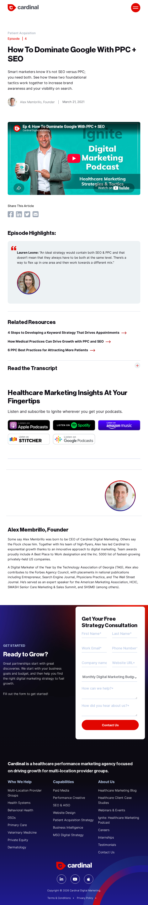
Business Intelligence (68, 827)
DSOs (12, 818)
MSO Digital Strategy (68, 835)
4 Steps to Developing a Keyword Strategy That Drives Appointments (63, 333)
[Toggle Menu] (135, 7)
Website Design (64, 813)
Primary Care (17, 825)
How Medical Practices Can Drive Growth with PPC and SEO (56, 341)
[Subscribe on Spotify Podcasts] (74, 425)
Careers (103, 830)
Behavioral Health (20, 810)
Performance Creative (69, 798)
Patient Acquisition (22, 33)
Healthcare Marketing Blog (117, 790)
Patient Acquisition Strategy (73, 820)
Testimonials (107, 845)
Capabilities (63, 782)
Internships (106, 837)
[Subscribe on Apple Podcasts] (29, 425)
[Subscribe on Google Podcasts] (74, 439)
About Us (106, 782)
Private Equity (18, 840)
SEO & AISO (61, 805)
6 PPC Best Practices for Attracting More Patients (48, 350)
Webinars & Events (111, 810)
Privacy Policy (85, 897)
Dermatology (17, 847)
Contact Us (106, 852)
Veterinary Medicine (22, 832)
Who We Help (20, 782)
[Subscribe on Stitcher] (29, 439)
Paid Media (61, 790)
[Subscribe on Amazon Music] (119, 425)
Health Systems (19, 803)
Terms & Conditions (59, 897)
